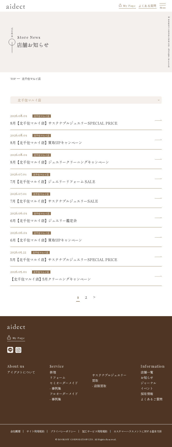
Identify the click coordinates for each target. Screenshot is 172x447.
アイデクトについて (21, 372)
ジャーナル (148, 383)
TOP (13, 78)
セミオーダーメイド (64, 383)
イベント (147, 388)
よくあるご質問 (152, 399)
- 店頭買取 (99, 386)
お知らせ (147, 377)
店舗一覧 (147, 372)
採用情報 (147, 393)
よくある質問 (148, 5)
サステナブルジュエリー (109, 375)
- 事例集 (55, 388)
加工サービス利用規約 (94, 431)
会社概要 (15, 431)
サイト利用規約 (35, 431)
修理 (53, 372)
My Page (129, 5)
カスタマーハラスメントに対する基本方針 (138, 431)
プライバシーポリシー (63, 431)
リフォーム (57, 377)
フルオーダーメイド (64, 393)
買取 (95, 380)
